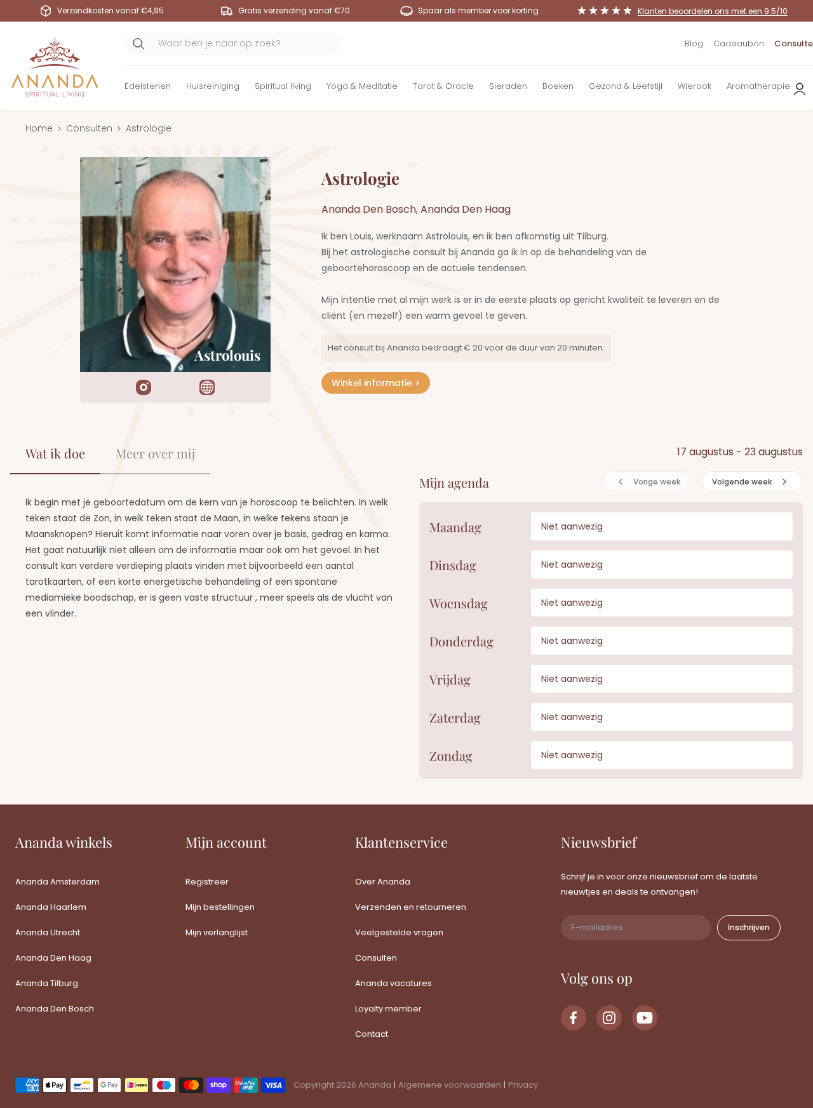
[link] (573, 1018)
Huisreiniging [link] (212, 86)
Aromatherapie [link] (758, 86)
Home (39, 128)
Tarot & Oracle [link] (443, 86)
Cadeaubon (738, 43)
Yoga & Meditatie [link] (362, 86)
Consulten (89, 128)
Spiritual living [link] (283, 86)
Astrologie (148, 128)
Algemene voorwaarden (449, 1085)
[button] (147, 88)
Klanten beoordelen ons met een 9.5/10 (713, 11)
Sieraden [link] (508, 86)
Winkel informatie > (376, 383)
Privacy (523, 1085)
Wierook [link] (694, 86)
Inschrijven (749, 927)
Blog (694, 43)
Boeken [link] (558, 86)
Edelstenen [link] (147, 86)
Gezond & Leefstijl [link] (625, 86)
